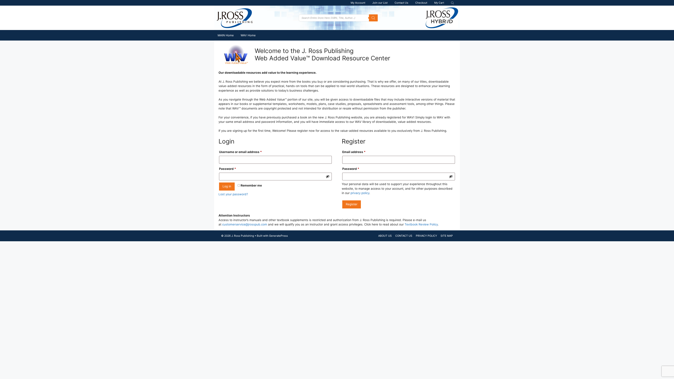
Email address (360, 152)
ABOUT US (385, 235)
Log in (227, 186)
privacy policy (360, 193)
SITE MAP (447, 235)
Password (234, 169)
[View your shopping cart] (439, 3)
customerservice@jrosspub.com (244, 224)
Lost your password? (233, 194)
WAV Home (248, 35)
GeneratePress (278, 235)
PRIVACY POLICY (426, 235)
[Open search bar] (453, 3)
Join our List (380, 2)
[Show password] (328, 176)
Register (351, 204)
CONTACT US (403, 235)
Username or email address (247, 152)
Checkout (421, 2)
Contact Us (401, 2)
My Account (358, 2)
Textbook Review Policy (421, 224)
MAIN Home (226, 35)
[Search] (373, 17)
